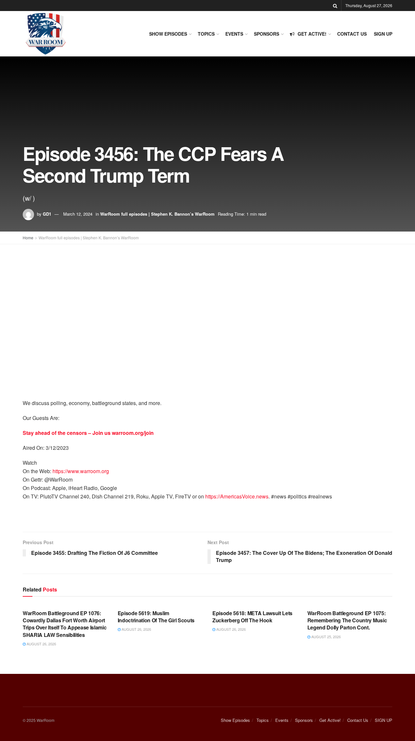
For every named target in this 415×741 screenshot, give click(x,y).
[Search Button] (335, 5)
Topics (206, 33)
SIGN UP (383, 33)
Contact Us (352, 33)
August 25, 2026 (325, 636)
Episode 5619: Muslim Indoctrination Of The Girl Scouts (156, 616)
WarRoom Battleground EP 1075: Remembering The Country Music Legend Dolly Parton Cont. (347, 620)
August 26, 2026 (41, 643)
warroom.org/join (133, 432)
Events (234, 33)
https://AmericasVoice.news (236, 496)
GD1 (47, 214)
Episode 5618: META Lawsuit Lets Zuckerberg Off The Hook (252, 616)
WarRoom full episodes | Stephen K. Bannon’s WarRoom (157, 214)
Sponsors (266, 33)
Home (28, 237)
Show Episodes (168, 33)
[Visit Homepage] (45, 34)
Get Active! (312, 33)
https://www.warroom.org (81, 471)
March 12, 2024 (77, 214)
